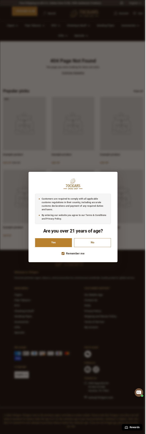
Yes (52, 242)
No (91, 242)
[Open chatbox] (139, 392)
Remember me (74, 253)
